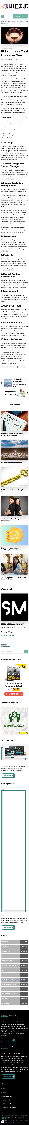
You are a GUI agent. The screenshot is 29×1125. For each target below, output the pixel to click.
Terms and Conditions (9, 1108)
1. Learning (5, 120)
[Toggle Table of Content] (24, 117)
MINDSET (14, 367)
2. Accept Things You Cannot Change (13, 122)
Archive (4, 1092)
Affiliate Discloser (7, 1104)
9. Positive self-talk (7, 136)
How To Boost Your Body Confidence (10, 520)
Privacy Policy (6, 1100)
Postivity (22, 367)
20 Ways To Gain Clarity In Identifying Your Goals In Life (11, 549)
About (4, 1088)
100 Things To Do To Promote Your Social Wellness (13, 578)
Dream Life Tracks (20, 16)
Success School (7, 1096)
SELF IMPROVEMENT (6, 48)
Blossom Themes (16, 1120)
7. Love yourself (6, 132)
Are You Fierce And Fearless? (12, 463)
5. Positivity (5, 128)
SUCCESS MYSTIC (19, 1116)
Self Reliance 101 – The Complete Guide (13, 491)
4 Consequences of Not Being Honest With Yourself (12, 434)
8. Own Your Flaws (7, 134)
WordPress (10, 1122)
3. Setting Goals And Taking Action (12, 124)
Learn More (7, 775)
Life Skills (5, 367)
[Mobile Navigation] (2, 16)
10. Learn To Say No (7, 138)
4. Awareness (6, 126)
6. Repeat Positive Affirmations (11, 130)
